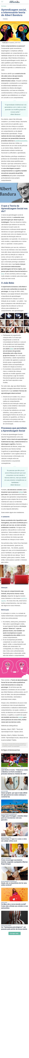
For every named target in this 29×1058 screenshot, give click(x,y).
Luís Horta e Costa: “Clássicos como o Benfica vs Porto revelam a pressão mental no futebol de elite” (14, 772)
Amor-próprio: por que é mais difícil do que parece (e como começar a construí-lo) (14, 795)
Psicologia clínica (6, 837)
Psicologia (3, 6)
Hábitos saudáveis (6, 858)
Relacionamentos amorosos (9, 814)
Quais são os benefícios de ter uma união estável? (14, 884)
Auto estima (4, 791)
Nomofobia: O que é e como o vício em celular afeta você (14, 840)
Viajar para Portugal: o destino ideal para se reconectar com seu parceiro (14, 818)
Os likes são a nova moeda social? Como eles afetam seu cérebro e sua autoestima (14, 906)
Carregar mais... (14, 933)
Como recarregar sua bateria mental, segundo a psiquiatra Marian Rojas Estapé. (14, 862)
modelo (20, 717)
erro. (2, 274)
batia (11, 349)
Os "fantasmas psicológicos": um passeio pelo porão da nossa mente (14, 928)
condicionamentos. (21, 141)
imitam (21, 492)
